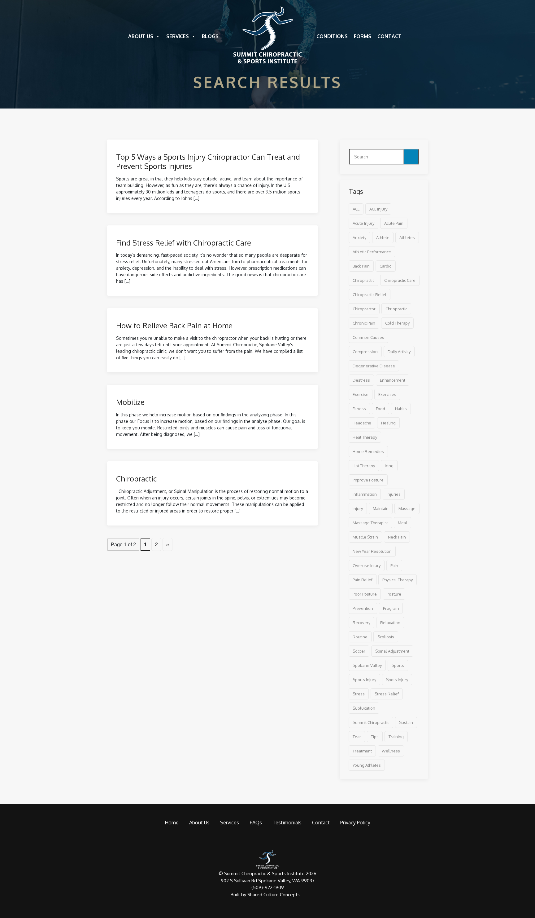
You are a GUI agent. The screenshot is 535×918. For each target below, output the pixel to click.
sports (398, 665)
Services (229, 822)
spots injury (397, 679)
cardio (386, 266)
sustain (406, 722)
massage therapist (370, 522)
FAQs (256, 822)
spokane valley (367, 665)
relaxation (390, 622)
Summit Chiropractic (371, 722)
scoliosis (385, 636)
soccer (359, 651)
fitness (359, 408)
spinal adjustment (392, 651)
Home (172, 822)
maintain (381, 508)
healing (388, 422)
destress (361, 380)
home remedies (368, 451)
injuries (394, 494)
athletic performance (372, 251)
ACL (356, 208)
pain (394, 565)
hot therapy (364, 465)
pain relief (362, 579)
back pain (361, 266)
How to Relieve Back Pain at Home (174, 325)
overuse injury (367, 565)
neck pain (397, 536)
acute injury (363, 223)
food (380, 408)
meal (402, 522)
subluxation (364, 708)
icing (389, 465)
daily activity (399, 351)
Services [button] (177, 36)
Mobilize (130, 402)
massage (406, 508)
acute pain (393, 223)
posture (394, 594)
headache (362, 422)
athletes (407, 237)
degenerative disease (374, 365)
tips (375, 736)
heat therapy (365, 437)
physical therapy (397, 579)
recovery (361, 622)
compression (365, 351)
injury (358, 508)
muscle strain (365, 536)
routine (360, 636)
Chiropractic (136, 478)
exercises (387, 394)
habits (401, 408)
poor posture (365, 594)
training (396, 736)
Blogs (210, 36)
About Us (140, 36)
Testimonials (287, 822)
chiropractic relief (369, 294)
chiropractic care (399, 280)
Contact (389, 36)
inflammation (365, 494)
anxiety (359, 237)
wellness (391, 750)
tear (357, 736)
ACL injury (378, 208)
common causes (368, 337)
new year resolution (372, 551)
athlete (382, 237)
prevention (363, 608)
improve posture (368, 479)
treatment (362, 750)
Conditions (332, 36)
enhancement (392, 380)
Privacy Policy (355, 822)
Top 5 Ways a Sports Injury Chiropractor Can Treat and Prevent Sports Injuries (208, 161)
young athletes (367, 765)
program (391, 608)
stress (359, 693)
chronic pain (364, 323)
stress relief (387, 693)
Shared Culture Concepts (273, 895)
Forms (362, 36)
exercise (360, 394)
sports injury (364, 679)
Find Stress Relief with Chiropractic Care (183, 242)
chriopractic (396, 308)
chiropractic (363, 280)
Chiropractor (364, 308)
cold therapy (397, 323)
